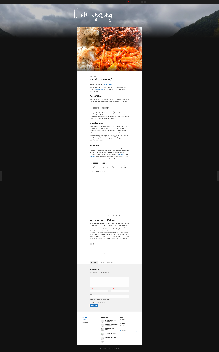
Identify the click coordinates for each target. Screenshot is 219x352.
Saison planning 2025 (106, 250)
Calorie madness (118, 250)
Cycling (82, 2)
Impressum (84, 317)
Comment (92, 275)
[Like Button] (91, 244)
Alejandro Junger (99, 89)
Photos (100, 2)
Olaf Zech (84, 319)
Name (91, 288)
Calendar (117, 2)
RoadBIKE (92, 156)
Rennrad (121, 154)
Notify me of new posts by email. (98, 302)
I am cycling (75, 2)
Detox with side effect (93, 250)
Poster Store (108, 2)
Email (112, 288)
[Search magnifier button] (135, 330)
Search (123, 2)
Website (91, 294)
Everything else (91, 2)
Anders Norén (116, 348)
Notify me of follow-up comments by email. (100, 299)
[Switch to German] (128, 1)
